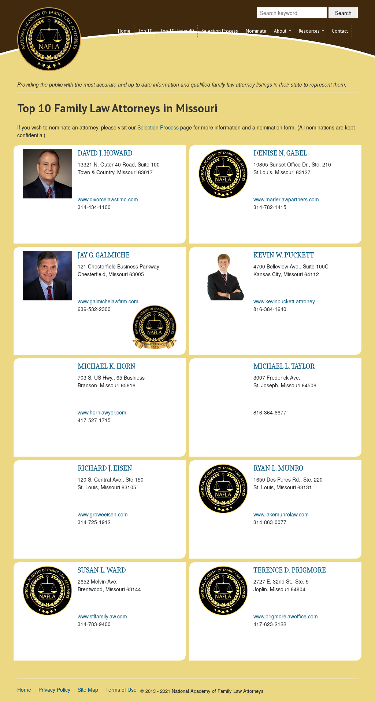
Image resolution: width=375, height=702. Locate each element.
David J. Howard (105, 153)
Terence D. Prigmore (289, 570)
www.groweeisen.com (103, 514)
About (280, 31)
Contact (340, 31)
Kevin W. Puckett (283, 255)
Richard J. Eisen (105, 468)
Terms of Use (121, 689)
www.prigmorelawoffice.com (285, 616)
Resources (310, 31)
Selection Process (219, 31)
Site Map (88, 689)
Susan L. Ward (102, 570)
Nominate (256, 31)
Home (124, 31)
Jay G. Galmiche (104, 255)
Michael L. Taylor (284, 366)
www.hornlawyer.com (102, 412)
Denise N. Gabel (280, 153)
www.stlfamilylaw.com (102, 616)
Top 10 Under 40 (177, 31)
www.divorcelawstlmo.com (108, 199)
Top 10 (145, 31)
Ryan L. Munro (278, 468)
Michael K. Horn (106, 366)
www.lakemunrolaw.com (281, 514)
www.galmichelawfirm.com (108, 301)
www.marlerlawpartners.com (286, 199)
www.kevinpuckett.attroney (284, 301)
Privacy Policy (54, 689)
